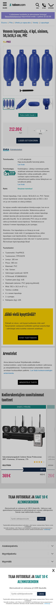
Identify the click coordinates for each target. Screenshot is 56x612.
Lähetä (41, 594)
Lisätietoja (47, 603)
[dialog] (28, 306)
